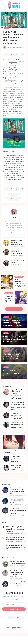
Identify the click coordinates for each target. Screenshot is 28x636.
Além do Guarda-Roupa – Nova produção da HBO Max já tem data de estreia (17, 573)
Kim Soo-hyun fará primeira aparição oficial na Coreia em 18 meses (15, 547)
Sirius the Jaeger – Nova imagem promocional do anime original (13, 339)
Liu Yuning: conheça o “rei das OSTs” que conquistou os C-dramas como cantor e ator (18, 406)
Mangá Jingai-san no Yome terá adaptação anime (17, 242)
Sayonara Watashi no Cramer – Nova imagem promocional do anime (17, 563)
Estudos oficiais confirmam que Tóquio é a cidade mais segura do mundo (18, 510)
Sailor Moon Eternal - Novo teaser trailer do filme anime (8, 299)
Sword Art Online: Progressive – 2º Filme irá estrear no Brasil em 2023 (17, 490)
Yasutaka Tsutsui (10, 80)
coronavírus (13, 62)
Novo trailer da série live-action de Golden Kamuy (17, 500)
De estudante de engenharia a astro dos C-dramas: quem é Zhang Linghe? (17, 415)
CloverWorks (14, 92)
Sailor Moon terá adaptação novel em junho (11, 372)
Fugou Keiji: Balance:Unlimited (14, 198)
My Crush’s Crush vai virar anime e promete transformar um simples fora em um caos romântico (17, 394)
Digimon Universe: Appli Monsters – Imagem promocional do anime (13, 322)
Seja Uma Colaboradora (17, 627)
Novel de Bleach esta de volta (18, 261)
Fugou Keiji (14, 196)
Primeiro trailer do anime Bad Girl (12, 451)
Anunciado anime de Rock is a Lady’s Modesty (17, 467)
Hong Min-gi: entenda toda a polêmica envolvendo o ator (15, 538)
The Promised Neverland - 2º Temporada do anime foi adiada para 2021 (20, 283)
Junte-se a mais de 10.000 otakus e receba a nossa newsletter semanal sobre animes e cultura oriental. (14, 598)
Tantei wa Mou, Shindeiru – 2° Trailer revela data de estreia (17, 459)
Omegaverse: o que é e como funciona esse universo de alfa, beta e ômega (17, 425)
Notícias (6, 28)
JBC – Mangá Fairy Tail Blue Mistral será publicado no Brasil (12, 356)
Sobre (7, 627)
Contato (14, 628)
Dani (9, 47)
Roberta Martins (9, 533)
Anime (10, 194)
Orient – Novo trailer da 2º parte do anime (17, 582)
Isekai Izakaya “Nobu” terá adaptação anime (16, 251)
